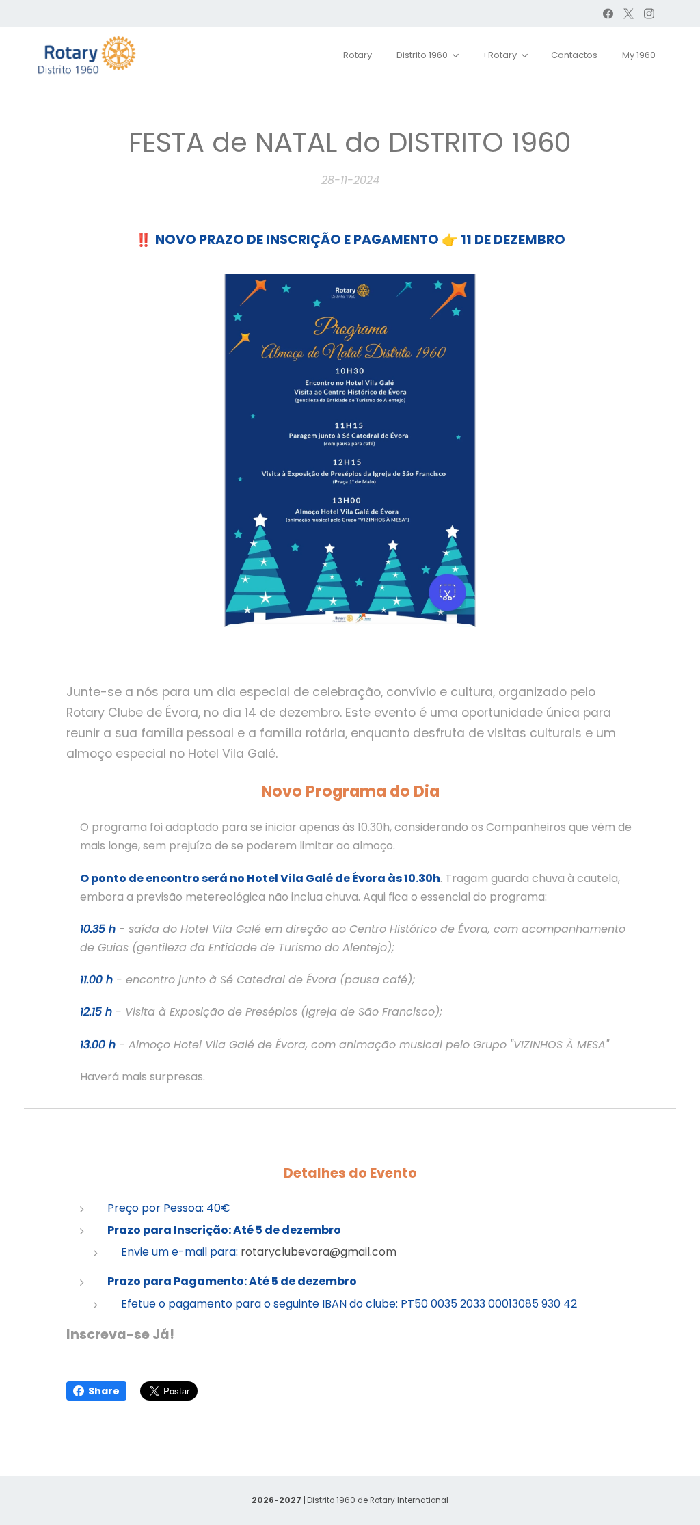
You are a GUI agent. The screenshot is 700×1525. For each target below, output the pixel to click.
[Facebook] (608, 13)
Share (104, 1391)
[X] (628, 13)
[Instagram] (649, 13)
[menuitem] (357, 55)
